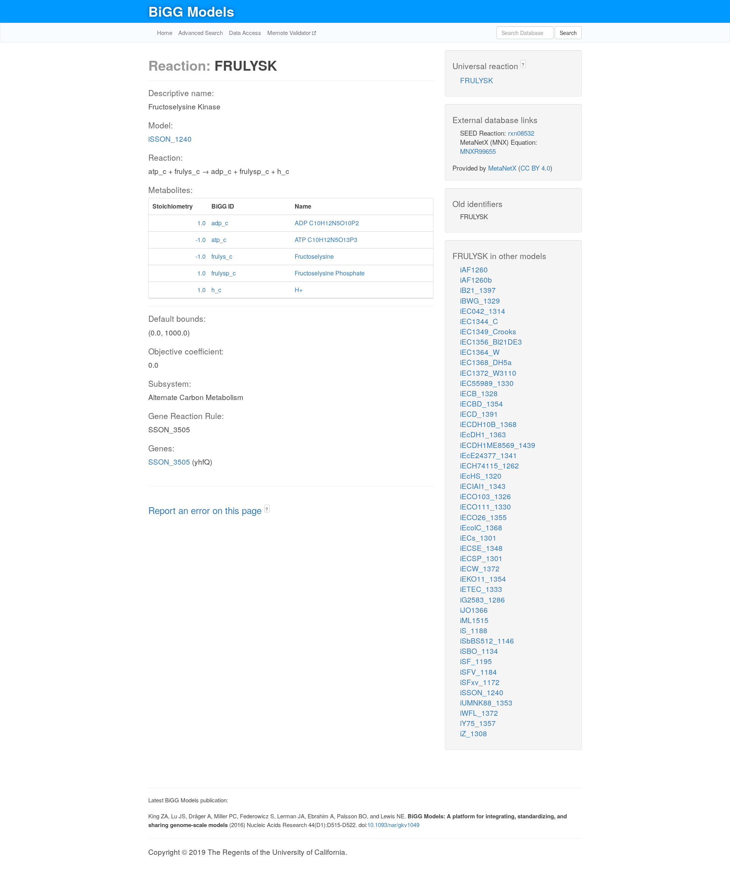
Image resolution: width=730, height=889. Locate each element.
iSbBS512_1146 (487, 640)
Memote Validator (289, 32)
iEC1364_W (480, 351)
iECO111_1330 (485, 506)
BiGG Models (191, 11)
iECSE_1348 (481, 548)
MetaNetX (502, 167)
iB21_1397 (478, 290)
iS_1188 (473, 630)
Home (164, 32)
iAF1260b (476, 279)
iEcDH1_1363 (483, 434)
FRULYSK (476, 80)
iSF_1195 (476, 661)
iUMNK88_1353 (486, 702)
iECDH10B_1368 (488, 424)
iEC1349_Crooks (488, 331)
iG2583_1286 (482, 599)
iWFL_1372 (479, 712)
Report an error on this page (206, 510)
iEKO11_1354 (483, 578)
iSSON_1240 (170, 138)
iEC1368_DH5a (486, 362)
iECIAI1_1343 (483, 486)
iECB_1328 (479, 393)
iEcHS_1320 (480, 475)
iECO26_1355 (483, 517)
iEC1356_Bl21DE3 (491, 341)
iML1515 (474, 620)
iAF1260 (474, 269)
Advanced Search (200, 32)
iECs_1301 (478, 537)
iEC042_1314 (482, 310)
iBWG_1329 (480, 300)
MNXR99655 (478, 151)
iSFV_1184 (478, 671)
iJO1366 (474, 609)
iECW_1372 (480, 568)
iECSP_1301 (481, 558)
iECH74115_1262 (489, 465)
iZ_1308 (473, 733)
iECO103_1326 (485, 496)
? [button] (266, 509)
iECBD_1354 (481, 403)
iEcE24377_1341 (488, 455)
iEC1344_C (479, 321)
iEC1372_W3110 (488, 372)
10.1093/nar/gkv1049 (393, 825)
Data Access (245, 32)
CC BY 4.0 (535, 167)
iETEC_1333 (481, 589)
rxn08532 (521, 133)
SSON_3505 (169, 461)
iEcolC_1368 (481, 527)
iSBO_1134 (479, 650)
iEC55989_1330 (487, 383)
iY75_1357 (478, 723)
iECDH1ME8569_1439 (497, 445)
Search (568, 32)
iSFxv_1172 (480, 682)
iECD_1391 (479, 413)
